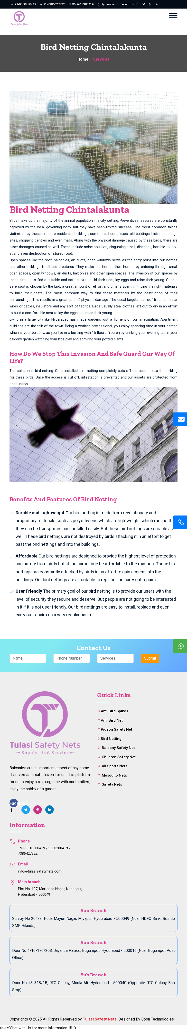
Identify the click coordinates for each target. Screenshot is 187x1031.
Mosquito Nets (114, 775)
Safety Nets (112, 784)
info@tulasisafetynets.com (40, 871)
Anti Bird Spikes (114, 711)
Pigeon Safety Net (116, 729)
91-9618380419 (82, 4)
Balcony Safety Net (118, 748)
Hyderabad (108, 4)
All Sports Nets (114, 766)
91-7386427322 (54, 4)
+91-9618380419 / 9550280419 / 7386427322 (44, 851)
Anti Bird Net (112, 720)
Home (82, 59)
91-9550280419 (25, 4)
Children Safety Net (119, 757)
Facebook (127, 4)
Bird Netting (111, 738)
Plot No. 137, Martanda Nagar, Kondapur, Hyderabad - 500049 (50, 892)
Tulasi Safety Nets (100, 1019)
